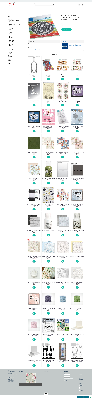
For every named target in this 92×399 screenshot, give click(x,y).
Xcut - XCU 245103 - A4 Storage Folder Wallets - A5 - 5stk (62, 179)
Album (9, 16)
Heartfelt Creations (12, 37)
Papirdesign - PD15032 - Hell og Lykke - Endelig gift (48, 257)
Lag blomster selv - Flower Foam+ (14, 24)
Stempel (9, 60)
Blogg (81, 388)
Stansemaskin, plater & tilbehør (14, 20)
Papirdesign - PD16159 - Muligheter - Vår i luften (77, 257)
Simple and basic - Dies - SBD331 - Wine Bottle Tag (34, 75)
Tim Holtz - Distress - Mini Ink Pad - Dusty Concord (77, 101)
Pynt (9, 59)
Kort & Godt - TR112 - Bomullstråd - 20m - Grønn (77, 309)
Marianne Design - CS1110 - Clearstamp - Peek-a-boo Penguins (63, 127)
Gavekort (9, 15)
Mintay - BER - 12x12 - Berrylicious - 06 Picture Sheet (62, 205)
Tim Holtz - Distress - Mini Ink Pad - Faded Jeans (34, 127)
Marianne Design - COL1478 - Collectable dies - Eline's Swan (48, 127)
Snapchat (81, 390)
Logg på (80, 375)
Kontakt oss (80, 374)
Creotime (10, 32)
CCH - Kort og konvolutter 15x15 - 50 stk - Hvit (34, 361)
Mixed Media (10, 56)
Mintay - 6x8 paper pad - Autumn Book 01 (62, 75)
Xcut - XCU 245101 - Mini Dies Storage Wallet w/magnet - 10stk (77, 179)
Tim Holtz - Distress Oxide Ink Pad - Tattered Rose (34, 309)
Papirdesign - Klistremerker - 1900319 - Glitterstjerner (48, 205)
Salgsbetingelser (81, 379)
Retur (79, 378)
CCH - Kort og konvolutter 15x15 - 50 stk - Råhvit (77, 335)
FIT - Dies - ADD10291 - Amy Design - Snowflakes (77, 127)
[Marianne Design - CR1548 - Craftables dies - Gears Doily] (44, 26)
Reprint (10, 48)
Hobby (9, 63)
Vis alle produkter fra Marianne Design (75, 45)
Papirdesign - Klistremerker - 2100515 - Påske (48, 101)
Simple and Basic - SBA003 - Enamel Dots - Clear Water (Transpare (77, 361)
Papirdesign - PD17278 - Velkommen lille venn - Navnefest (77, 283)
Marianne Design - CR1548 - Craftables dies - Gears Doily (62, 11)
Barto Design (11, 25)
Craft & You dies (11, 29)
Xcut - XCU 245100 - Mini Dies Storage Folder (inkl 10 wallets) (34, 205)
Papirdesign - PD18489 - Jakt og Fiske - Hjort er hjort (34, 231)
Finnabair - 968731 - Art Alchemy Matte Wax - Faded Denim (62, 361)
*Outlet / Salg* (10, 13)
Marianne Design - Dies (13, 42)
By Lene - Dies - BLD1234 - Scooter (34, 100)
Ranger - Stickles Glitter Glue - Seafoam (48, 178)
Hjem (29, 11)
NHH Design (11, 45)
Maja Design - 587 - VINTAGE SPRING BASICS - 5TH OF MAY (34, 257)
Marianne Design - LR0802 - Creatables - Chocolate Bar (48, 75)
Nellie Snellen (11, 44)
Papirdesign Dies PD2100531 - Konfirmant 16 (48, 335)
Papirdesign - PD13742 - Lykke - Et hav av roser (62, 283)
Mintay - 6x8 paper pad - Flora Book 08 (77, 74)
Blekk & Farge (10, 17)
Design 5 (10, 33)
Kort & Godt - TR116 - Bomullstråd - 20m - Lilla (48, 309)
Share (36, 49)
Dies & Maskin (10, 19)
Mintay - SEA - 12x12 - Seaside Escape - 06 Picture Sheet (62, 153)
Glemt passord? (66, 380)
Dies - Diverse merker (12, 21)
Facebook (81, 385)
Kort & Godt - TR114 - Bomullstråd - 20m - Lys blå (63, 309)
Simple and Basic (11, 49)
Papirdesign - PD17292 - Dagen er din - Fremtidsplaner (62, 231)
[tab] (44, 41)
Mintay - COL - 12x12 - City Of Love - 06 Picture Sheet (77, 153)
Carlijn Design (11, 28)
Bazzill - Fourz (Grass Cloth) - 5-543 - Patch (34, 153)
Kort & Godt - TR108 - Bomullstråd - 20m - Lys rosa (34, 335)
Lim (8, 55)
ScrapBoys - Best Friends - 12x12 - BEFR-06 (34, 179)
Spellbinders (11, 52)
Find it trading (11, 36)
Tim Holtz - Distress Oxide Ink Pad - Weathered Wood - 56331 (77, 205)
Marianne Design (11, 41)
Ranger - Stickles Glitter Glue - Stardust (77, 230)
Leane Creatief (11, 40)
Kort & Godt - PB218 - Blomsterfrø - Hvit (34, 283)
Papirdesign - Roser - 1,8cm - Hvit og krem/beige (48, 283)
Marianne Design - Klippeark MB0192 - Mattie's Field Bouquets (62, 101)
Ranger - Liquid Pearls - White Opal (48, 230)
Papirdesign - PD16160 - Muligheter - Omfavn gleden (63, 257)
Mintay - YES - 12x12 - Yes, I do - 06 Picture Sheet (48, 153)
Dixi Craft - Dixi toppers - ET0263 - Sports (63, 335)
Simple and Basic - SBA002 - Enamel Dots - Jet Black (48, 361)
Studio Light (11, 53)
